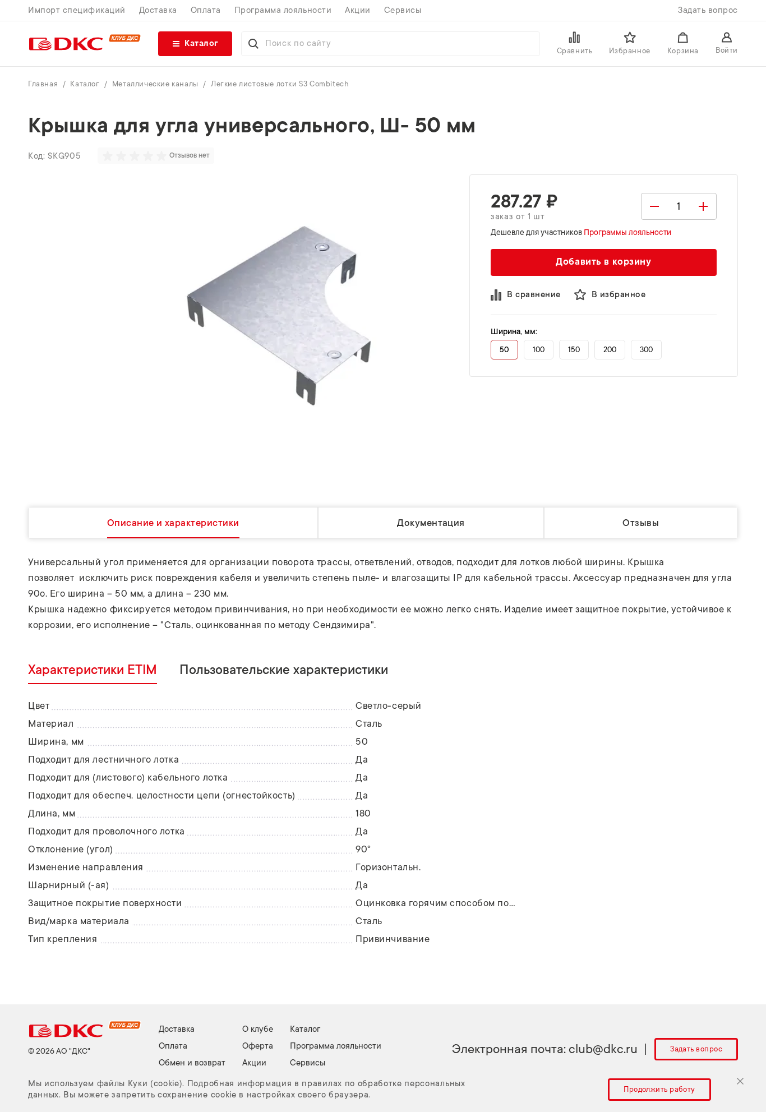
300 (646, 349)
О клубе (257, 1029)
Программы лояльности (627, 232)
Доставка (158, 10)
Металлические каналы (156, 84)
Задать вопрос (708, 10)
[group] (135, 156)
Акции (358, 10)
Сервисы (403, 10)
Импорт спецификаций (77, 10)
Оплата (206, 10)
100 (538, 349)
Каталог (85, 84)
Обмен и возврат (192, 1063)
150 (574, 349)
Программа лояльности (282, 10)
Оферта (257, 1046)
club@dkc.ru (603, 1049)
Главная (44, 84)
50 (504, 349)
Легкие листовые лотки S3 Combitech (280, 84)
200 (609, 349)
